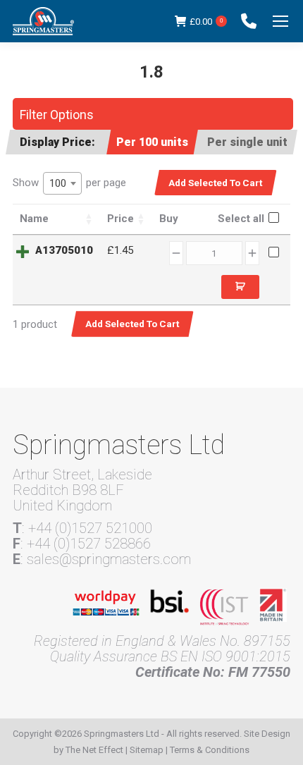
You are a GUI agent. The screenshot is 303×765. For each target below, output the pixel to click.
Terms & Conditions (209, 750)
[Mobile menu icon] (280, 21)
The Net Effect (94, 750)
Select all (241, 218)
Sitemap (146, 750)
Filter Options (57, 114)
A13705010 (64, 250)
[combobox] (62, 183)
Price (120, 218)
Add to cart (240, 287)
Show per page (69, 183)
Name (34, 218)
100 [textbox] (57, 183)
